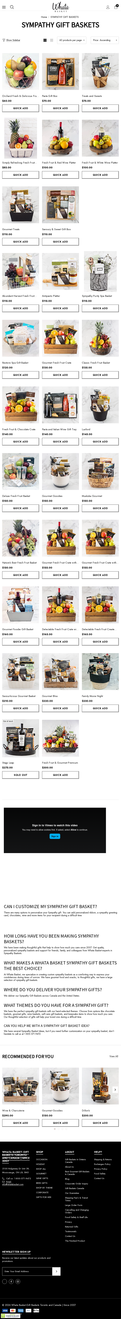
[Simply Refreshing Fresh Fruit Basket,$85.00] (20, 138)
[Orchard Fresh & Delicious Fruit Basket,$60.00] (20, 71)
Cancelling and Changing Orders (77, 1211)
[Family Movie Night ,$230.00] (100, 671)
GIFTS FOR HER (43, 1197)
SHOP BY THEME (44, 1187)
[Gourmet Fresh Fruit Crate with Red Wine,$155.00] (60, 538)
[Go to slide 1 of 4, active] (55, 1129)
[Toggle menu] (4, 7)
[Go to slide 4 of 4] (66, 1129)
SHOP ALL (41, 1169)
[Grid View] (45, 40)
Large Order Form (73, 1205)
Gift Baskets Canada (74, 1188)
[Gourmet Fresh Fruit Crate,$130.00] (60, 338)
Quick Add (20, 108)
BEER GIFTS (41, 1183)
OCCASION (41, 1159)
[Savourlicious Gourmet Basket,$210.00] (20, 671)
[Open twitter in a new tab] (4, 1281)
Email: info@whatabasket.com (12, 1183)
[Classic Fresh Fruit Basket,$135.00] (100, 338)
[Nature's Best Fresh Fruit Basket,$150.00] (20, 538)
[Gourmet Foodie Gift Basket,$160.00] (20, 604)
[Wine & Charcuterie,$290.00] (20, 1086)
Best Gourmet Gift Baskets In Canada (77, 1173)
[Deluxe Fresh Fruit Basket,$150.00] (20, 471)
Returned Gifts (71, 1226)
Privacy (68, 1222)
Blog (67, 1179)
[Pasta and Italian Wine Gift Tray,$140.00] (60, 404)
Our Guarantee (72, 1193)
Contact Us (70, 1236)
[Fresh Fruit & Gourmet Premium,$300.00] (60, 738)
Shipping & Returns (103, 1159)
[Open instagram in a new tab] (17, 1281)
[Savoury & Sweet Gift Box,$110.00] (60, 204)
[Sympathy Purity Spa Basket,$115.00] (100, 271)
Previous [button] (6, 1089)
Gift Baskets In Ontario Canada (75, 1161)
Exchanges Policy (102, 1164)
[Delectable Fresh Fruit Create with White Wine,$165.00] (100, 604)
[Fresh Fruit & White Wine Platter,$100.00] (100, 138)
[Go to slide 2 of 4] (58, 1129)
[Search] (12, 7)
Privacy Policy (100, 1169)
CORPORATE (42, 1192)
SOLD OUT (20, 775)
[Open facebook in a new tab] (11, 1281)
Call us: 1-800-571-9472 (18, 1178)
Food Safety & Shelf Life (76, 1217)
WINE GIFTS (42, 1178)
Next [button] (115, 1089)
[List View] (51, 40)
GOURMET (41, 1173)
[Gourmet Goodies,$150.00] (60, 471)
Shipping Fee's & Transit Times (76, 1199)
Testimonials (70, 1231)
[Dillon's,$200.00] (100, 1086)
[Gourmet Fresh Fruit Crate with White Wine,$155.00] (100, 538)
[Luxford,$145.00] (100, 404)
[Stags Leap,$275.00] (20, 738)
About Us (69, 1166)
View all (113, 1056)
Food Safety (100, 1173)
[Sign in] (108, 7)
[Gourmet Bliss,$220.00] (60, 671)
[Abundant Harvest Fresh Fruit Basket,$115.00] (20, 271)
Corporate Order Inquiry (76, 1183)
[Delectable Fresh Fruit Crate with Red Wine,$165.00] (60, 604)
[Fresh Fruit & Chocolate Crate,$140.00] (20, 404)
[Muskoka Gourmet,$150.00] (100, 471)
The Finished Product (75, 1240)
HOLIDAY (40, 1164)
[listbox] (105, 40)
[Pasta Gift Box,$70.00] (60, 71)
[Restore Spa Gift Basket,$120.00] (20, 338)
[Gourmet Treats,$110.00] (20, 204)
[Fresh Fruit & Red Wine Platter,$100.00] (60, 138)
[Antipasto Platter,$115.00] (60, 271)
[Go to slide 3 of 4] (62, 1129)
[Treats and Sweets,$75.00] (100, 71)
